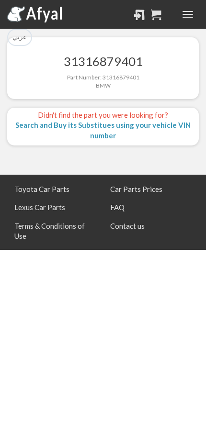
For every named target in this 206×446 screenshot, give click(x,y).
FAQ (117, 207)
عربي (19, 37)
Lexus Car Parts (39, 207)
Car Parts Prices (136, 189)
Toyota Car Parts (41, 189)
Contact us (127, 226)
